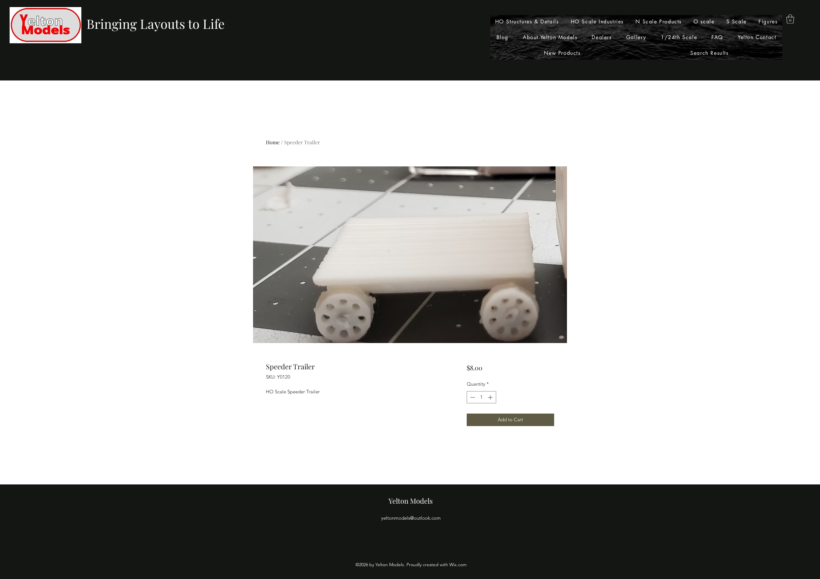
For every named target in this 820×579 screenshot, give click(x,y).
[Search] (560, 40)
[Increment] (491, 397)
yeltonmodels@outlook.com (411, 518)
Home (273, 142)
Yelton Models (411, 501)
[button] (790, 19)
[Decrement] (472, 397)
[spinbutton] (481, 397)
